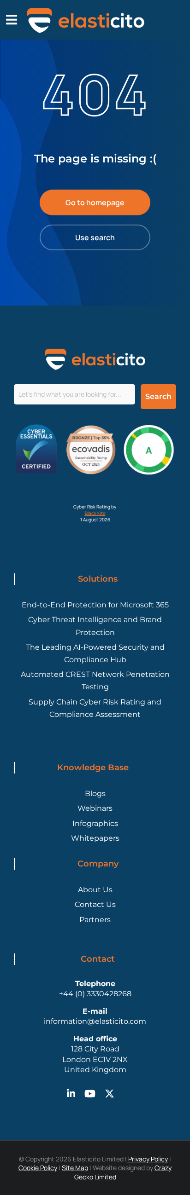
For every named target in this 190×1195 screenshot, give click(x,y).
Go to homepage (95, 202)
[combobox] (74, 394)
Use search (95, 237)
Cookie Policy (37, 1167)
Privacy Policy (147, 1159)
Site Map (75, 1167)
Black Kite (95, 513)
